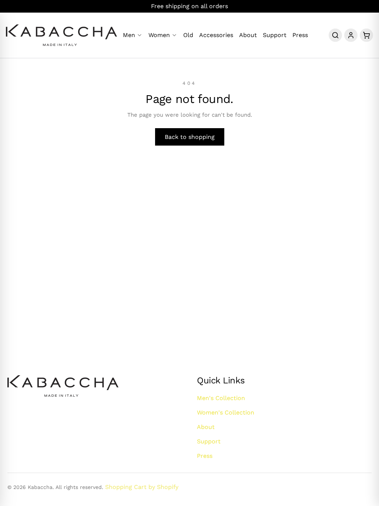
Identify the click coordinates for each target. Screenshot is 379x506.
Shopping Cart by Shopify (141, 486)
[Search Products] (335, 35)
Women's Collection (225, 412)
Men (129, 35)
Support (274, 35)
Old (188, 35)
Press (300, 35)
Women (159, 35)
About (248, 35)
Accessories (216, 35)
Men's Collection (221, 398)
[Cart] (366, 35)
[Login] (351, 35)
